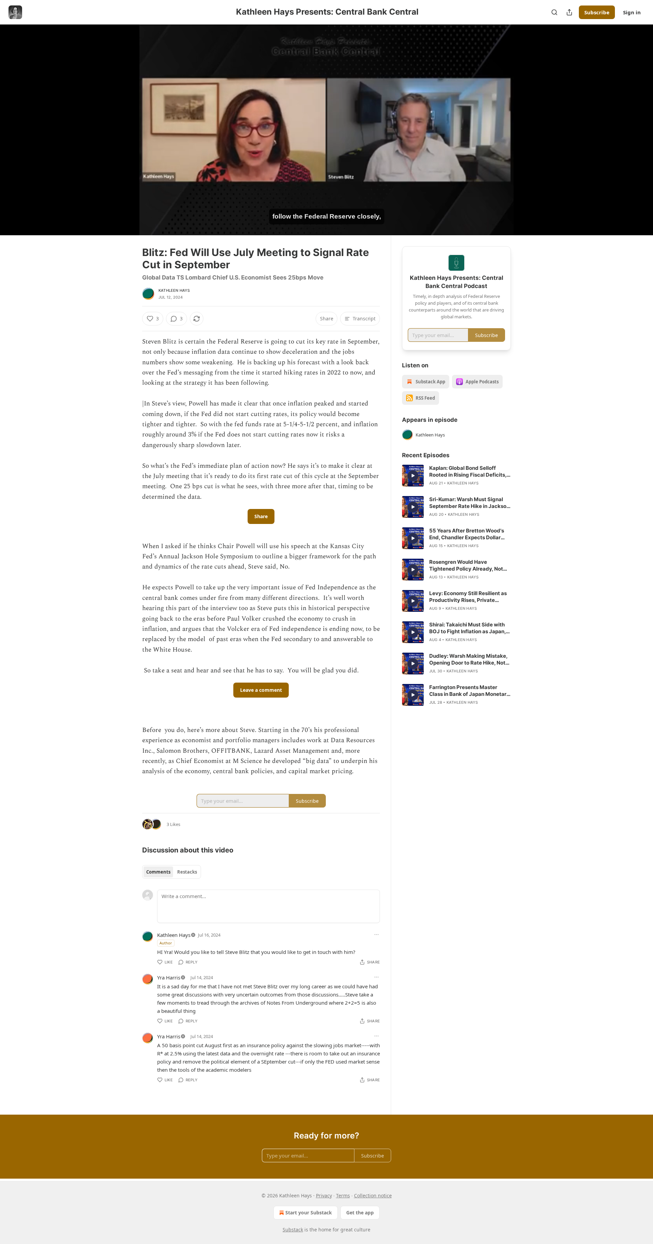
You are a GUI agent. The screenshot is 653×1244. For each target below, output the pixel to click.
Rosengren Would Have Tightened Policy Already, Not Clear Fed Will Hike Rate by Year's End (466, 565)
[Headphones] (126, 137)
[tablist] (171, 872)
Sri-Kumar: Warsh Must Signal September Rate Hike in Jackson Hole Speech (469, 503)
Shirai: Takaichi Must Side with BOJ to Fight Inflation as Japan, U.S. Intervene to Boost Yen (467, 628)
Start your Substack (308, 1212)
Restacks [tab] (187, 872)
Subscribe (596, 12)
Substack (293, 1229)
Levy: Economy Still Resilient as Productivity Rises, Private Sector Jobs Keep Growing (468, 597)
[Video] (126, 122)
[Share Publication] (569, 12)
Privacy (324, 1195)
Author (166, 942)
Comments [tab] (158, 872)
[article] (456, 475)
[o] (412, 475)
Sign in (632, 12)
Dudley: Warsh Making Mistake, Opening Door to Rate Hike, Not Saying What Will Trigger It (468, 659)
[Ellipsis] (376, 934)
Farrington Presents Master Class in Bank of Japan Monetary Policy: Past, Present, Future (469, 691)
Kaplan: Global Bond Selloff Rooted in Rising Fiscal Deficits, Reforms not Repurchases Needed (467, 471)
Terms (343, 1195)
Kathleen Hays (174, 290)
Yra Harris (168, 977)
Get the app (360, 1212)
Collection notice (373, 1195)
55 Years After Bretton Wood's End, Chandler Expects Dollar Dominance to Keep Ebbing (466, 534)
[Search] (554, 12)
